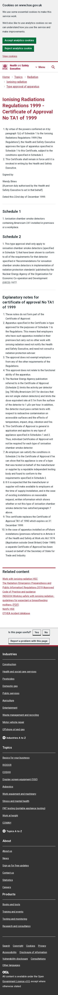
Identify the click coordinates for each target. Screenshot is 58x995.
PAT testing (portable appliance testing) (23, 808)
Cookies (30, 945)
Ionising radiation (16, 81)
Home (6, 77)
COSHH (6, 772)
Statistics (7, 880)
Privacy (42, 945)
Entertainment (9, 707)
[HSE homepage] (15, 67)
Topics (18, 77)
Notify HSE (8, 609)
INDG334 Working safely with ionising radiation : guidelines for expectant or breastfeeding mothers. (28, 600)
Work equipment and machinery (19, 793)
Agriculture (8, 700)
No (46, 632)
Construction (9, 664)
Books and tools (11, 904)
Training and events (12, 911)
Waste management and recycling (20, 715)
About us (7, 851)
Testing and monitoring (14, 918)
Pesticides (8, 678)
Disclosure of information (33, 952)
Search (6, 945)
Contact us (8, 872)
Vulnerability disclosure (15, 958)
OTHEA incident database (16, 613)
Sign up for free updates (15, 865)
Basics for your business (16, 757)
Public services (10, 693)
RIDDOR (6, 765)
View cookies (9, 56)
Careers (6, 887)
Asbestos (7, 786)
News (5, 858)
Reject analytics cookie (18, 48)
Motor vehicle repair (13, 722)
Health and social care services (19, 671)
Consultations (38, 958)
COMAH (6, 822)
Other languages (11, 965)
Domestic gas (10, 686)
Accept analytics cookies (19, 40)
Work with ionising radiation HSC (20, 578)
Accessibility (9, 952)
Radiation (32, 77)
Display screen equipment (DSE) (20, 779)
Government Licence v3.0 (16, 981)
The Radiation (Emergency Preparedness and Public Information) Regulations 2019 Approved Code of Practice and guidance (28, 587)
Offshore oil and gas (13, 729)
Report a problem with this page (29, 641)
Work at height (10, 815)
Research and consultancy (16, 926)
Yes (37, 632)
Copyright (18, 945)
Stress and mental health (15, 801)
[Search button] (53, 67)
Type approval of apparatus (22, 86)
